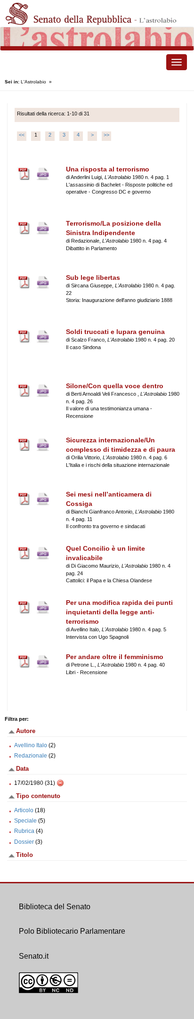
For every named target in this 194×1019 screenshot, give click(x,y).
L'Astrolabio (33, 81)
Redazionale (30, 755)
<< (21, 135)
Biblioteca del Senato (54, 907)
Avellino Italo (30, 745)
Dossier (24, 842)
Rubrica (24, 831)
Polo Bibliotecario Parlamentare (72, 931)
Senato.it (33, 956)
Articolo (23, 810)
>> (106, 135)
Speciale (25, 820)
